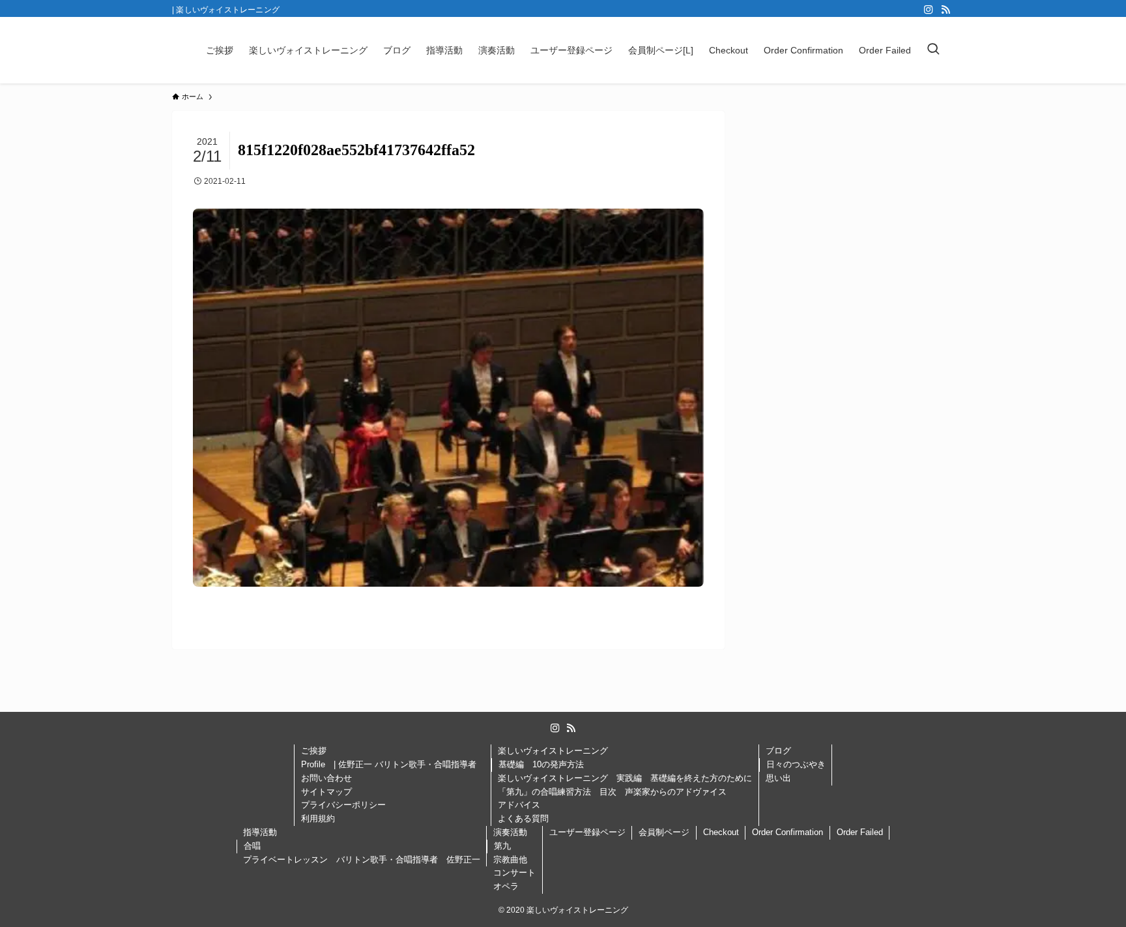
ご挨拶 (313, 751)
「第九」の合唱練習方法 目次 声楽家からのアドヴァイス (612, 792)
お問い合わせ (326, 778)
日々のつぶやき (796, 764)
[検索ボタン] (933, 50)
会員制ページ (664, 832)
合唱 (252, 846)
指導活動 (260, 832)
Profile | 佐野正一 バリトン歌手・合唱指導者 (393, 764)
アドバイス (519, 805)
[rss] (945, 10)
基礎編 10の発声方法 (541, 764)
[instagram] (928, 10)
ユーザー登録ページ (587, 832)
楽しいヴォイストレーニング (553, 751)
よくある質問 (523, 818)
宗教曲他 (510, 859)
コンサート (514, 872)
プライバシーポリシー (347, 805)
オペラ (506, 886)
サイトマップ (326, 792)
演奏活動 (510, 832)
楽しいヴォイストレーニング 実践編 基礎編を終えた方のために (625, 778)
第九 (502, 846)
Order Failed (860, 832)
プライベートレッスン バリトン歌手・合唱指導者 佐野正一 (361, 859)
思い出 (778, 778)
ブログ (778, 751)
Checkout (721, 832)
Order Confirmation (787, 832)
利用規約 (318, 818)
